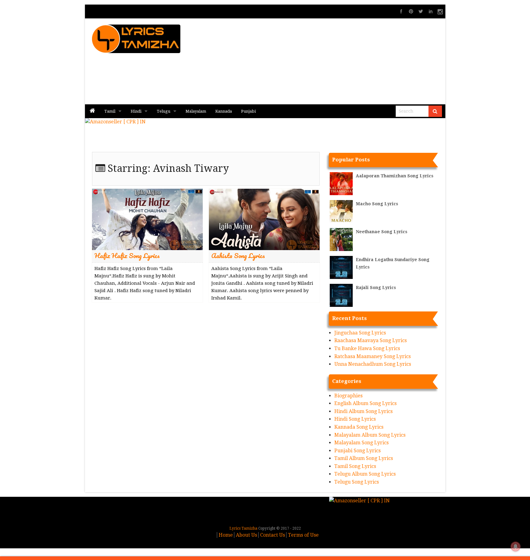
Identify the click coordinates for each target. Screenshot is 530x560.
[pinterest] (411, 11)
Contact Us (272, 535)
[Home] (92, 111)
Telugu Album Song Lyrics (365, 474)
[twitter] (421, 11)
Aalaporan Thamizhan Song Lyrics (394, 175)
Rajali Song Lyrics (376, 287)
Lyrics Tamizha (243, 528)
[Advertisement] (339, 61)
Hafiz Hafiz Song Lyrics (127, 255)
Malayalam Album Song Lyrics (369, 435)
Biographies (348, 396)
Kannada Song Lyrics (358, 427)
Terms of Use (303, 535)
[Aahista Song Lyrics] (264, 219)
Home (226, 535)
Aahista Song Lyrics (238, 255)
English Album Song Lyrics (365, 403)
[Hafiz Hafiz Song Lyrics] (147, 219)
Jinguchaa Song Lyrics (360, 333)
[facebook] (401, 11)
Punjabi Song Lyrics (357, 451)
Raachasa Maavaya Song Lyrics (370, 340)
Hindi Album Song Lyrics (363, 411)
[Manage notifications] (515, 546)
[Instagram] (440, 11)
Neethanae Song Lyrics (381, 231)
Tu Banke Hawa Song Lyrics (367, 348)
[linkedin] (431, 11)
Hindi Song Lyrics (355, 419)
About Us (246, 535)
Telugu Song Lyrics (356, 482)
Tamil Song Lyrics (355, 466)
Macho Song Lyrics (377, 203)
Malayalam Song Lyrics (361, 443)
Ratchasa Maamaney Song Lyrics (372, 356)
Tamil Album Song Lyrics (363, 458)
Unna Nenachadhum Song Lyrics (372, 364)
